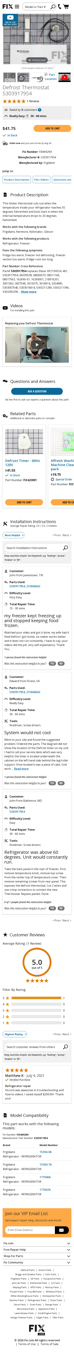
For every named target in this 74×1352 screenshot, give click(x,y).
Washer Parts (16, 1300)
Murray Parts (52, 1287)
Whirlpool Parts (54, 1291)
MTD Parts (36, 1287)
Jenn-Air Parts (19, 1283)
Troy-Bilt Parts (34, 1291)
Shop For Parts (13, 1256)
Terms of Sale (49, 1344)
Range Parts (51, 1304)
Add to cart (52, 128)
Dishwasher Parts (52, 1295)
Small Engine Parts (47, 1313)
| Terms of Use (26, 1344)
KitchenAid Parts (38, 1283)
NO (61, 663)
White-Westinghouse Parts (25, 1295)
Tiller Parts (58, 1317)
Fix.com (8, 1243)
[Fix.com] (8, 6)
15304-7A (46, 1164)
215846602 (33, 586)
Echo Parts (50, 1274)
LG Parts (55, 1283)
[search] (53, 6)
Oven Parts (35, 1304)
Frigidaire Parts (19, 1278)
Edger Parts (42, 1317)
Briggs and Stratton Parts (28, 1274)
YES (52, 663)
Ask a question (37, 391)
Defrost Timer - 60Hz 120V (22, 463)
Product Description (16, 179)
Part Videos (41, 179)
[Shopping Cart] (66, 6)
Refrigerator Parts (37, 1300)
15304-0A (46, 1152)
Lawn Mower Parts (24, 1313)
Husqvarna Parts (52, 1278)
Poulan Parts (16, 1291)
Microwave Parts (25, 1308)
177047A (45, 1190)
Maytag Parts (20, 1287)
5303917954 (17, 586)
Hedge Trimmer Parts (21, 1317)
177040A (45, 1177)
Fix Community (13, 1262)
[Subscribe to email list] (62, 1230)
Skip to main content (37, 16)
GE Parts (34, 1278)
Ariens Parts (45, 1270)
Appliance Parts (46, 1308)
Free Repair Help (15, 1250)
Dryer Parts (56, 1300)
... (27, 292)
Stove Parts (20, 1304)
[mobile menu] (17, 6)
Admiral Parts (28, 1270)
